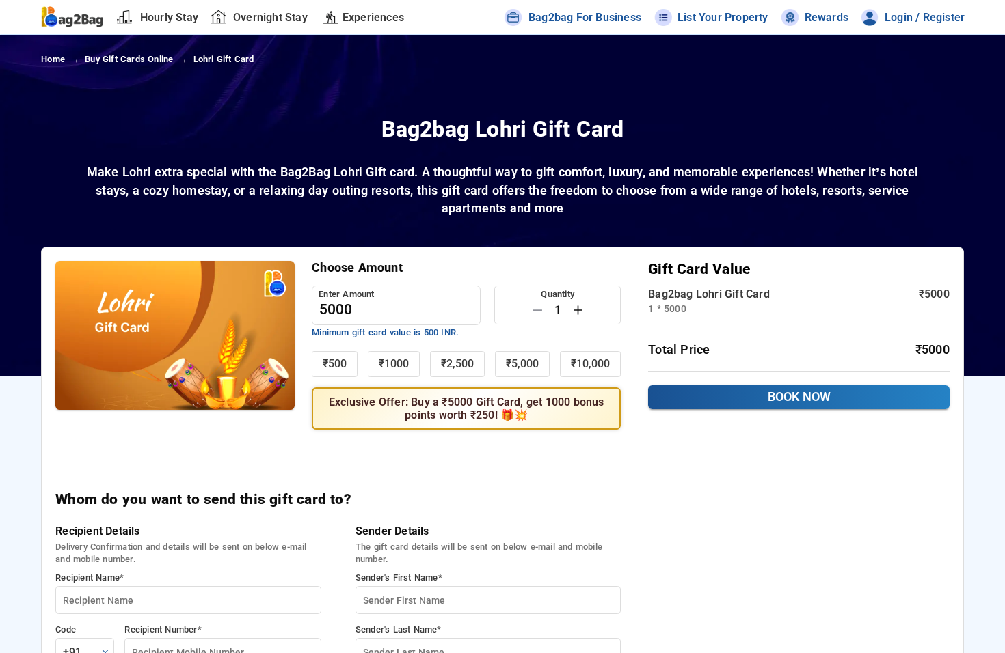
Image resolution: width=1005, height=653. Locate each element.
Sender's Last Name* (399, 629)
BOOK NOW (799, 397)
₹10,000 (590, 363)
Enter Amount (346, 294)
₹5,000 (522, 363)
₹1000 (394, 363)
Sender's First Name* (399, 577)
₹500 (335, 363)
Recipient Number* (162, 629)
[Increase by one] (578, 310)
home (53, 59)
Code (65, 629)
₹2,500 (457, 363)
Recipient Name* (89, 577)
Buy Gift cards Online (129, 59)
